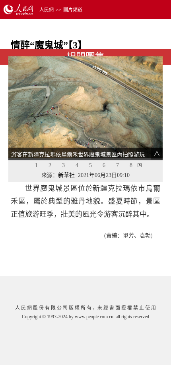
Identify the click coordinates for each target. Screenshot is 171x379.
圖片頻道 (72, 10)
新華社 (66, 175)
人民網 (46, 10)
